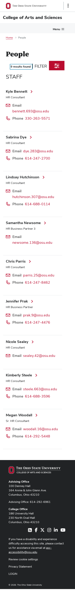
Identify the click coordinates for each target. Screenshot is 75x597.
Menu (56, 29)
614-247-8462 (37, 282)
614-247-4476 (37, 322)
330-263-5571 (37, 118)
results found (21, 66)
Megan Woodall (19, 415)
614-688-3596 (37, 396)
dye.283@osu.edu (38, 151)
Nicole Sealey (17, 341)
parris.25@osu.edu (38, 275)
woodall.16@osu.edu (40, 429)
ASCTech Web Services (55, 592)
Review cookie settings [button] (23, 559)
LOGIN (13, 574)
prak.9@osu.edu (36, 315)
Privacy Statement (20, 566)
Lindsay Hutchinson (23, 177)
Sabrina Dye (16, 137)
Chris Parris (16, 261)
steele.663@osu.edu (40, 389)
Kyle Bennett (17, 91)
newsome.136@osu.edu (32, 242)
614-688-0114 (37, 204)
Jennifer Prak (17, 301)
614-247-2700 (37, 158)
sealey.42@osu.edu (39, 355)
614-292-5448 (37, 436)
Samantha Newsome (24, 222)
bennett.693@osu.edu (30, 111)
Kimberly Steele (19, 375)
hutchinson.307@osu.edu (33, 196)
